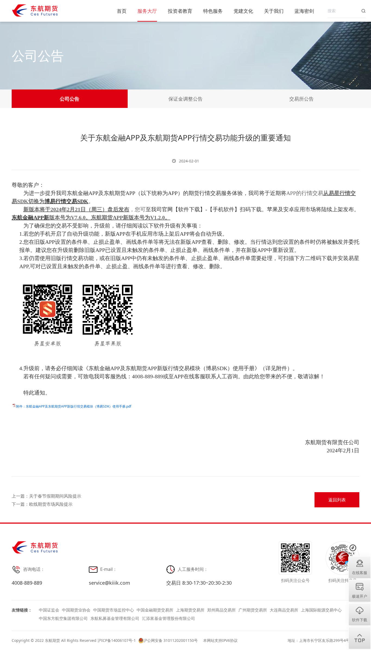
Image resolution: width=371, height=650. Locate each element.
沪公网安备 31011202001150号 (170, 640)
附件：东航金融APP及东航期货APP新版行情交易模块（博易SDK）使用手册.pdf (73, 406)
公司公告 (69, 98)
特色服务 (213, 11)
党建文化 (243, 11)
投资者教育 (180, 11)
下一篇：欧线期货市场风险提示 (42, 503)
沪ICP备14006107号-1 (117, 640)
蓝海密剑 (304, 11)
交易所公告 (301, 98)
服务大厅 (147, 11)
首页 (122, 11)
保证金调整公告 (185, 98)
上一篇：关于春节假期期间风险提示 (46, 495)
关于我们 (274, 11)
